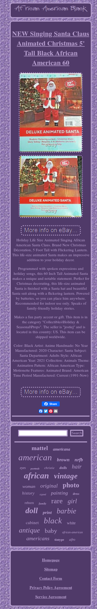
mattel (40, 448)
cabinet (32, 522)
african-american (72, 532)
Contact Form (50, 578)
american (35, 457)
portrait (35, 468)
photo (71, 485)
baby (51, 530)
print (47, 512)
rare (57, 501)
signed (43, 494)
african (36, 475)
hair (77, 467)
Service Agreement (50, 596)
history (28, 493)
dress (76, 494)
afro (72, 539)
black (53, 520)
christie (49, 468)
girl (72, 501)
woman (28, 486)
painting (59, 493)
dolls (63, 468)
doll (31, 510)
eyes (23, 468)
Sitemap (50, 569)
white (71, 523)
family (42, 503)
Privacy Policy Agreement (51, 587)
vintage (66, 475)
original (49, 486)
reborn (29, 503)
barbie (66, 511)
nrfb (79, 459)
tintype (59, 539)
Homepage (51, 560)
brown (63, 459)
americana (61, 449)
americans (37, 538)
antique (29, 530)
